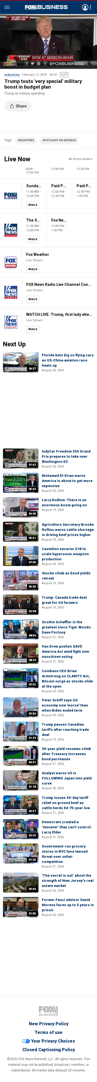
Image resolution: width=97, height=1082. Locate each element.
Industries (12, 74)
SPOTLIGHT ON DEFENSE (59, 140)
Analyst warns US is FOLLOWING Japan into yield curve (67, 778)
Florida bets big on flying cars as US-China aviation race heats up (68, 360)
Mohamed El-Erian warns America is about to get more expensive (67, 481)
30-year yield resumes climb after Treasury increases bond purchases (66, 754)
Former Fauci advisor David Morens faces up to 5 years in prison (68, 905)
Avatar (85, 7)
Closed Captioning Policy (48, 1049)
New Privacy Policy (48, 1023)
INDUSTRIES (26, 140)
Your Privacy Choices (53, 1041)
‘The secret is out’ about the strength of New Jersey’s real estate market (67, 880)
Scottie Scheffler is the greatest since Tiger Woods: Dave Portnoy (67, 627)
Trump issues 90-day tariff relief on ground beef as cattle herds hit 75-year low (66, 803)
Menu (7, 7)
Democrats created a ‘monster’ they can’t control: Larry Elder (67, 827)
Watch (32, 205)
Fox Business (46, 7)
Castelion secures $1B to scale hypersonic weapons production (65, 554)
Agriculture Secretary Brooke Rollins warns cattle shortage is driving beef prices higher (68, 529)
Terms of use (49, 1032)
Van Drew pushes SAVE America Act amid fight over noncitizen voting (66, 651)
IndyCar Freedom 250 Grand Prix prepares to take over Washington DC (66, 456)
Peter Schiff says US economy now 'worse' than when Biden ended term (65, 705)
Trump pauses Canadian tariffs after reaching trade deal (65, 729)
